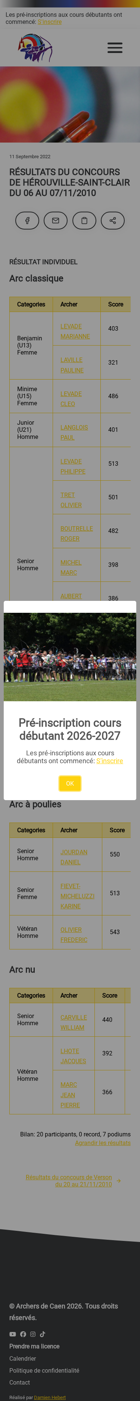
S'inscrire (109, 761)
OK (70, 783)
